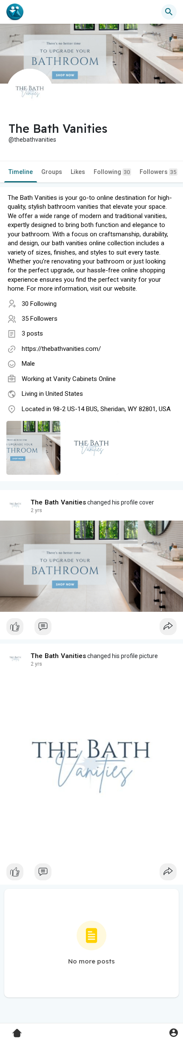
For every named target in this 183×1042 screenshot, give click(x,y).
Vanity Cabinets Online (84, 379)
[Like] (91, 628)
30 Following (39, 304)
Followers (158, 171)
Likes (78, 171)
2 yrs (36, 510)
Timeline (21, 171)
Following (112, 171)
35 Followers (39, 318)
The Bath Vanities (58, 502)
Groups (51, 171)
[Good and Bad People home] (14, 11)
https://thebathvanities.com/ (61, 349)
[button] (173, 1032)
